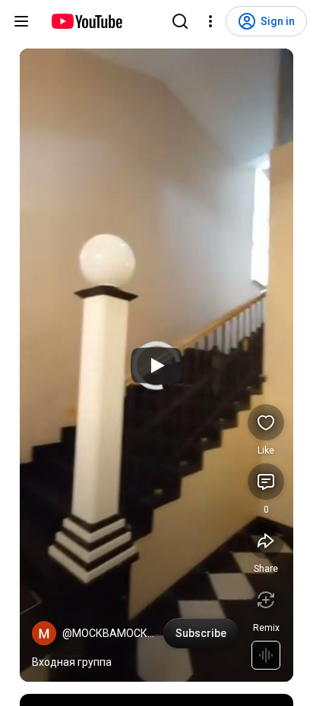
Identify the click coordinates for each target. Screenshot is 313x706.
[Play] (156, 365)
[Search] (180, 21)
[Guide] (21, 21)
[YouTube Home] (86, 21)
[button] (44, 633)
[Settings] (210, 21)
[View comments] (266, 481)
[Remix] (266, 600)
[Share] (266, 540)
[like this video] (266, 422)
